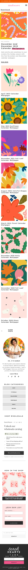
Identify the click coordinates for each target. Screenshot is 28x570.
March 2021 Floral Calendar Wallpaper (13, 224)
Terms (20, 556)
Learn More (14, 374)
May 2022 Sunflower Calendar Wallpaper (10, 127)
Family (13, 404)
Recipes (14, 408)
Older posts (10, 330)
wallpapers (5, 41)
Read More (4, 62)
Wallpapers (14, 396)
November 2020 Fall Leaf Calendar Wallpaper (12, 289)
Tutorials (14, 392)
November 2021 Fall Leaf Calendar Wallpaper (12, 159)
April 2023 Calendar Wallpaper (10, 94)
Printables (14, 400)
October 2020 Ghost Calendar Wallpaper (10, 321)
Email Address (9, 510)
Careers (13, 556)
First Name (8, 516)
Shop (13, 388)
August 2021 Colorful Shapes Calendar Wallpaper (14, 192)
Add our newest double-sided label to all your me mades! (14, 498)
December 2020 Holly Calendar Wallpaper (10, 256)
